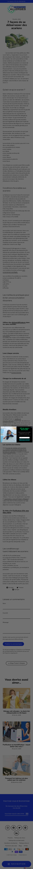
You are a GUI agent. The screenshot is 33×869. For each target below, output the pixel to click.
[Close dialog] (31, 427)
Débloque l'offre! (24, 439)
